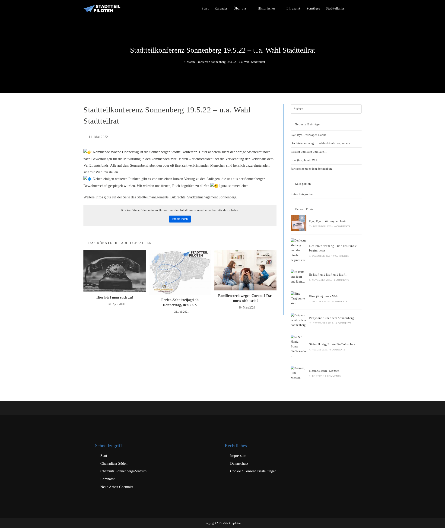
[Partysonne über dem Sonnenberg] (298, 320)
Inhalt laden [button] (180, 219)
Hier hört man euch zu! (114, 297)
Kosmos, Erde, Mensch (324, 370)
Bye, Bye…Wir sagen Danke (308, 135)
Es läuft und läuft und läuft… (309, 151)
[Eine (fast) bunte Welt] (298, 298)
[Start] (181, 62)
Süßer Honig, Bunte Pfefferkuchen (332, 344)
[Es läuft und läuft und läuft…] (298, 277)
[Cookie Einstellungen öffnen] (10, 522)
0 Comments (342, 226)
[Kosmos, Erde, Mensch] (298, 373)
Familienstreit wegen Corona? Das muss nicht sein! (245, 298)
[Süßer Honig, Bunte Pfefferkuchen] (298, 347)
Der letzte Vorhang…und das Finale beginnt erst (321, 143)
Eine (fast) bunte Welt (304, 160)
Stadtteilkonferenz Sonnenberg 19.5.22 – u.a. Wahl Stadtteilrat (226, 62)
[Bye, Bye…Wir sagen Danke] (298, 223)
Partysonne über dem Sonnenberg (312, 168)
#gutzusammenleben (233, 186)
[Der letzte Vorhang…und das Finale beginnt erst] (298, 250)
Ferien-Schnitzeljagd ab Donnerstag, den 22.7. (180, 302)
